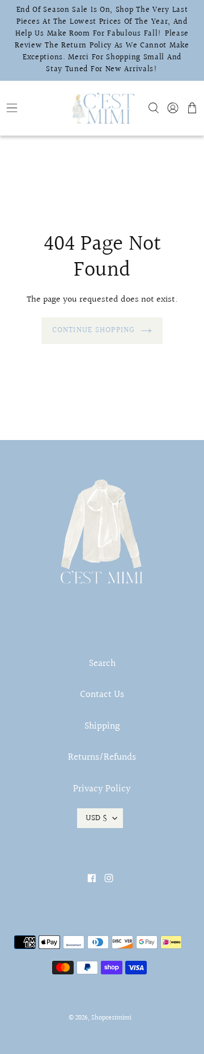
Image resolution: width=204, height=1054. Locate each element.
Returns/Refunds (102, 757)
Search (102, 663)
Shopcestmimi (111, 1018)
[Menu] (34, 108)
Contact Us (102, 694)
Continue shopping (93, 330)
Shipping (102, 726)
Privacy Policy (102, 788)
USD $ (96, 818)
